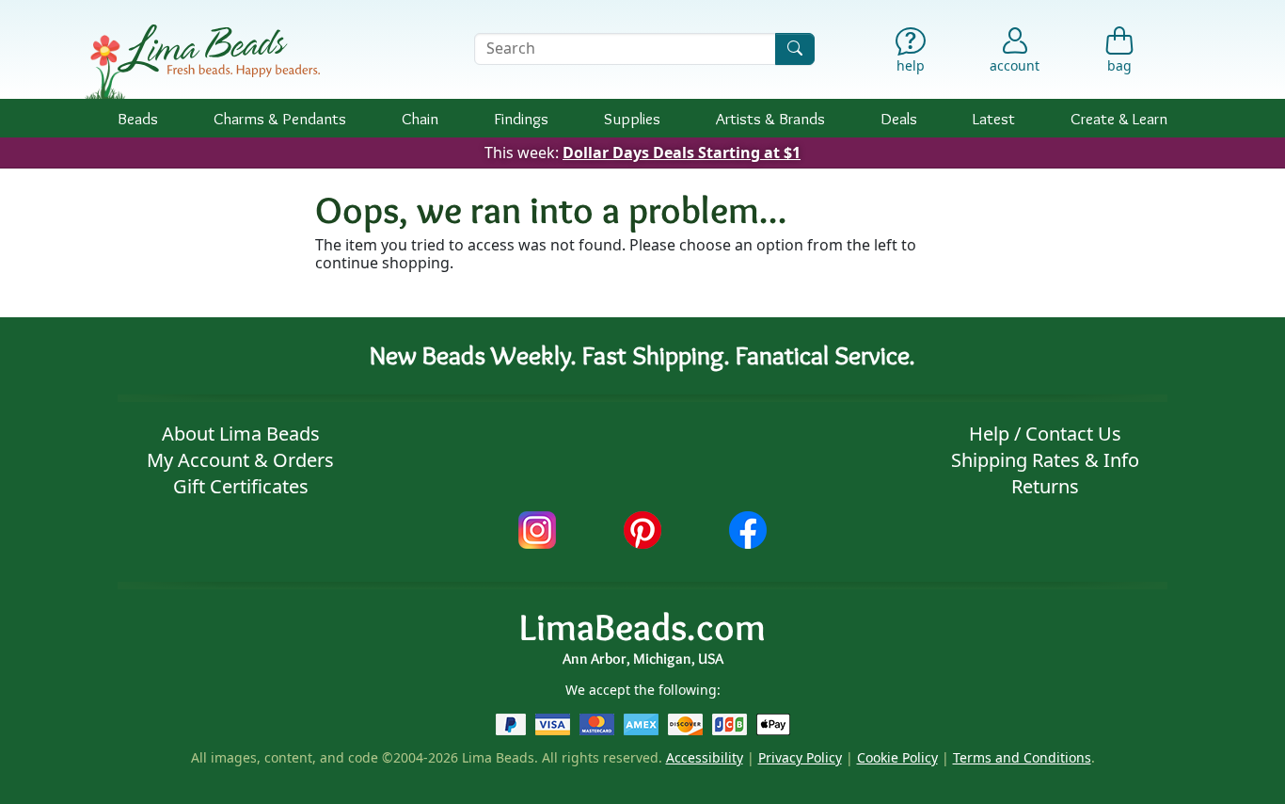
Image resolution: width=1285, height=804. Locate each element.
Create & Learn (1119, 118)
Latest (994, 118)
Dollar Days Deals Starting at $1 (682, 152)
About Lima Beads (241, 433)
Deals (898, 118)
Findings (521, 118)
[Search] (795, 48)
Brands (770, 118)
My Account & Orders (240, 460)
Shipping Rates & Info (1045, 460)
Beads (138, 118)
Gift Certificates (241, 486)
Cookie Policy (897, 757)
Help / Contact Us (1045, 433)
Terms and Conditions (1022, 757)
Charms (280, 118)
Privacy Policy (800, 757)
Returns (1045, 486)
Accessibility (704, 757)
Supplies (632, 118)
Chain (420, 118)
